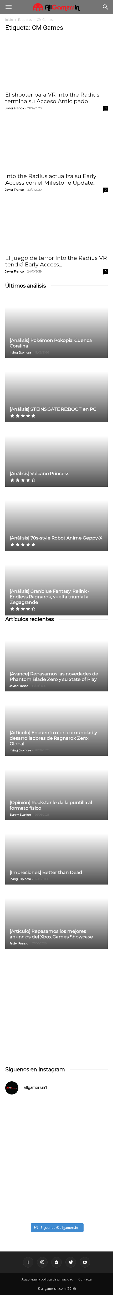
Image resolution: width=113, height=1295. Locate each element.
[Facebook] (28, 1262)
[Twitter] (70, 1262)
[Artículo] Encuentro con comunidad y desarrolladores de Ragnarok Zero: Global (53, 738)
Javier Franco (14, 108)
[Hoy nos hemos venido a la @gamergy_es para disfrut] (56, 1189)
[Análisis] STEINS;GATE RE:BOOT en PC (53, 409)
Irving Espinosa (20, 352)
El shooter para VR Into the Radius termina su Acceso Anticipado (52, 97)
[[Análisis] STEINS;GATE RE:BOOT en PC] (56, 390)
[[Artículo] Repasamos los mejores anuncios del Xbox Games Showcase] (56, 917)
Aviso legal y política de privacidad (47, 1279)
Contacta (85, 1279)
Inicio (9, 19)
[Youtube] (85, 1262)
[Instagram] (42, 1262)
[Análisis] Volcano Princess (39, 473)
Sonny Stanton (20, 814)
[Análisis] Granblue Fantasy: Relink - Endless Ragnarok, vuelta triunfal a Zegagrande (49, 597)
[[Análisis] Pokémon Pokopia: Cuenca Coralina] (56, 326)
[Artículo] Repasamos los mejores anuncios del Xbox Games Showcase (51, 934)
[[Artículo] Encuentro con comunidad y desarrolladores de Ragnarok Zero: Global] (56, 724)
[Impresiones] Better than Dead (46, 872)
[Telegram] (56, 1262)
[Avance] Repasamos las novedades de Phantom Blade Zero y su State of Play (54, 676)
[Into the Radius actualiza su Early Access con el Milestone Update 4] (56, 144)
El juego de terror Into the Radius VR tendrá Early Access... (56, 261)
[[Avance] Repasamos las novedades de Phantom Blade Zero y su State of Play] (56, 659)
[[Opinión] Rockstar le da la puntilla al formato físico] (56, 788)
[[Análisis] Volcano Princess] (56, 455)
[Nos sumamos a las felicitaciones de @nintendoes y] (56, 1129)
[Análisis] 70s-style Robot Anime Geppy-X (56, 538)
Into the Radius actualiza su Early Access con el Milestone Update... (50, 179)
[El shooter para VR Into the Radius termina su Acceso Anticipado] (56, 62)
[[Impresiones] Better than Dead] (56, 853)
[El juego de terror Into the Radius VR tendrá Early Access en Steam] (56, 225)
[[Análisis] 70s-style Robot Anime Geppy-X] (56, 519)
